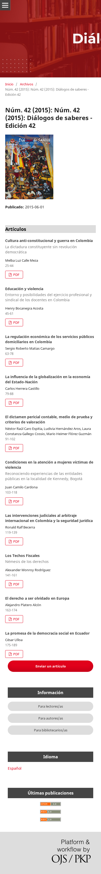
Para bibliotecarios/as (50, 730)
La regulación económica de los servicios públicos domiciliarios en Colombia (49, 339)
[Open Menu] (5, 5)
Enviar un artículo (50, 666)
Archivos (26, 84)
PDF (15, 274)
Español (14, 768)
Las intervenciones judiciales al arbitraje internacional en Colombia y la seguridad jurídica (49, 518)
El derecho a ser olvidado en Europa (37, 598)
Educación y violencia (48, 294)
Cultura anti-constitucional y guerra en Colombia (49, 246)
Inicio (9, 84)
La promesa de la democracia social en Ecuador (47, 633)
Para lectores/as (50, 706)
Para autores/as (50, 718)
